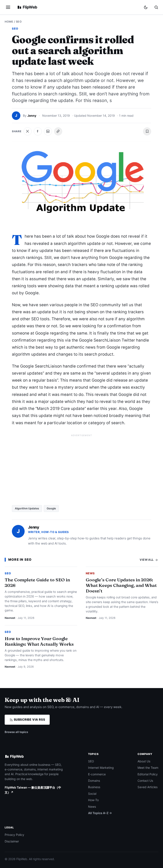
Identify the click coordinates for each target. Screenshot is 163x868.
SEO (19, 21)
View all (147, 559)
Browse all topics (16, 732)
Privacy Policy (14, 834)
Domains (94, 780)
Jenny (31, 115)
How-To (93, 800)
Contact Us (145, 780)
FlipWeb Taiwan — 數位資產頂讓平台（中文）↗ (33, 790)
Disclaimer (12, 841)
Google (51, 508)
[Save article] (147, 131)
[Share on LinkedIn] (48, 131)
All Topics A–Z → (100, 813)
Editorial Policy (148, 774)
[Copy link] (58, 131)
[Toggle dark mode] (146, 7)
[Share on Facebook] (38, 131)
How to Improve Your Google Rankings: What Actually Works (39, 641)
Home (9, 21)
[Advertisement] (81, 468)
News (90, 573)
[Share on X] (28, 131)
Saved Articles (147, 787)
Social (92, 793)
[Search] (156, 7)
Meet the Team (148, 767)
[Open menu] (8, 7)
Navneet (10, 617)
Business (94, 787)
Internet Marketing (101, 767)
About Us (144, 761)
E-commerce (97, 774)
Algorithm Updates (27, 508)
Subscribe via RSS (29, 719)
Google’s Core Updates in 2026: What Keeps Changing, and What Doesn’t (121, 585)
